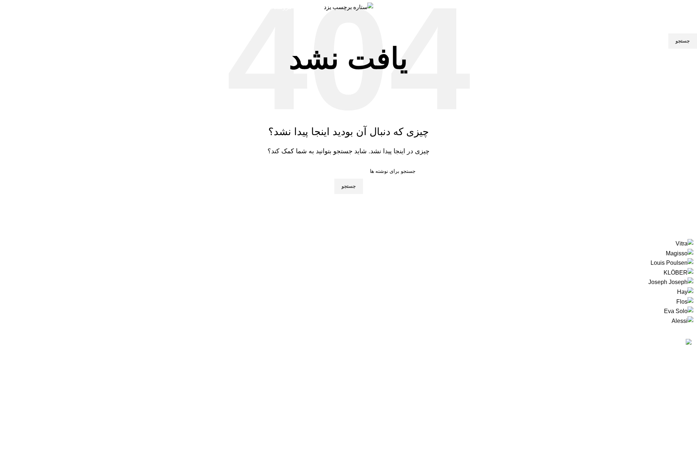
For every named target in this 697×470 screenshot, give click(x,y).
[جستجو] (635, 7)
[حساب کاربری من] (688, 7)
